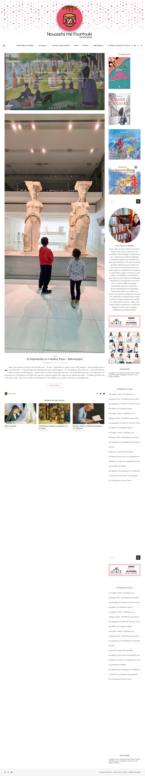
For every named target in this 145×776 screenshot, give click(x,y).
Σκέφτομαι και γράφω (24, 45)
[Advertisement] (124, 519)
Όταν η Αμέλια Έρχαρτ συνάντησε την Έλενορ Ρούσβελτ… (54, 72)
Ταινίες (85, 45)
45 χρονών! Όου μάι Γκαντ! (122, 480)
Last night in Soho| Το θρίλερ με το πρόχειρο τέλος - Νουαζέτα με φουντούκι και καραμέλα (124, 399)
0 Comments (62, 363)
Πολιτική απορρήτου (106, 772)
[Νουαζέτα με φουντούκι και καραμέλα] (72, 21)
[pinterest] (134, 45)
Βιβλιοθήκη (98, 45)
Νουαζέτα (12, 394)
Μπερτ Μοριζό (10, 426)
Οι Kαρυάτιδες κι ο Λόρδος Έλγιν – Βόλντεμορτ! (55, 359)
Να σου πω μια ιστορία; (61, 45)
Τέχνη (76, 45)
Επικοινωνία (117, 772)
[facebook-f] (129, 45)
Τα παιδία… (43, 45)
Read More (55, 385)
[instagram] (132, 45)
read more (55, 87)
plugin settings (114, 376)
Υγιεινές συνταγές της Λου (118, 45)
